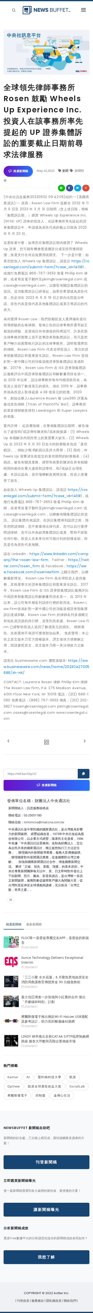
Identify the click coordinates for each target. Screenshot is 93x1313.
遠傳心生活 (62, 1095)
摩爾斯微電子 (17, 1095)
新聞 (65, 170)
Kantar (12, 1077)
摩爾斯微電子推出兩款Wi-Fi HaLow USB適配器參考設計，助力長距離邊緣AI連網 (54, 1019)
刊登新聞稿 (46, 1162)
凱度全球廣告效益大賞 (44, 1086)
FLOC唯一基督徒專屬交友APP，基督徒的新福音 (55, 940)
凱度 (72, 1077)
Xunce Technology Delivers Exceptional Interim (52, 960)
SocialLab (77, 1086)
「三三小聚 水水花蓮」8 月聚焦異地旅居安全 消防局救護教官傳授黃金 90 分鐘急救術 (55, 979)
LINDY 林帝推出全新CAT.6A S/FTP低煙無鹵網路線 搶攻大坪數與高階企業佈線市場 (55, 1038)
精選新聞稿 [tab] (13, 924)
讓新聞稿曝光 (46, 1209)
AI (28, 1077)
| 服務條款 (37, 1300)
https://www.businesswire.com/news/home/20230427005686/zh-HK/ (46, 666)
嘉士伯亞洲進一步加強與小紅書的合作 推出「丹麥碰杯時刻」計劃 (53, 999)
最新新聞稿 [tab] (34, 924)
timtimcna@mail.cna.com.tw (44, 822)
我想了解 (46, 1257)
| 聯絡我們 (69, 1300)
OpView (13, 1086)
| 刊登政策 (23, 1300)
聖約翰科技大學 (49, 1077)
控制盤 (41, 1095)
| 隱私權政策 (53, 1300)
